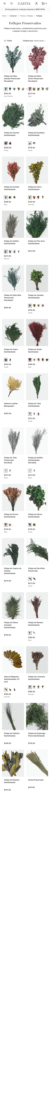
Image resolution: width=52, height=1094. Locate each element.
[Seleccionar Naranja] (38, 89)
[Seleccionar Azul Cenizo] (6, 89)
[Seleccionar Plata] (6, 470)
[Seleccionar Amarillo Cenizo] (23, 89)
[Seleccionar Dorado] (10, 470)
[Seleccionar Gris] (47, 89)
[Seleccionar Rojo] (30, 89)
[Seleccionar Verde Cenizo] (14, 89)
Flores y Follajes (26, 16)
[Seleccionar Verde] (10, 89)
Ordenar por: (33, 41)
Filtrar (9, 41)
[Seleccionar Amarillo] (18, 89)
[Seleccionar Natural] (6, 251)
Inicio (4, 16)
